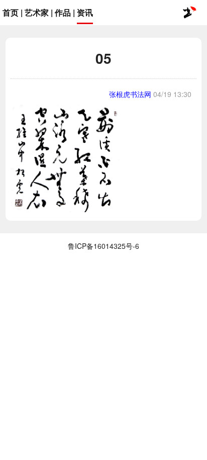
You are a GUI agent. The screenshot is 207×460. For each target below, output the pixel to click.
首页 (11, 12)
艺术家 (37, 12)
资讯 (85, 12)
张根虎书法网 (130, 94)
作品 (63, 12)
